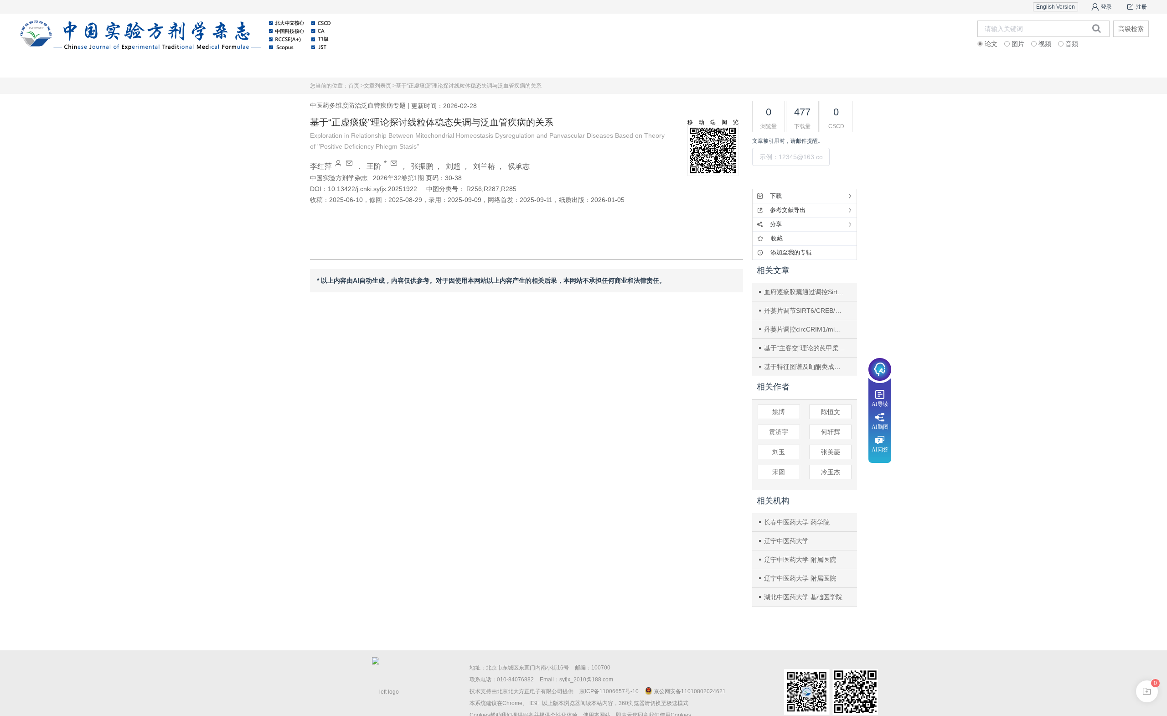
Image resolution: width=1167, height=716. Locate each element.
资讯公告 (638, 66)
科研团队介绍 (961, 66)
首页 (153, 66)
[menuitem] (153, 66)
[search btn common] (1096, 28)
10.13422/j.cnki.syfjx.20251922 (372, 188)
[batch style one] (1147, 691)
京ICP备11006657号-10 (609, 691)
